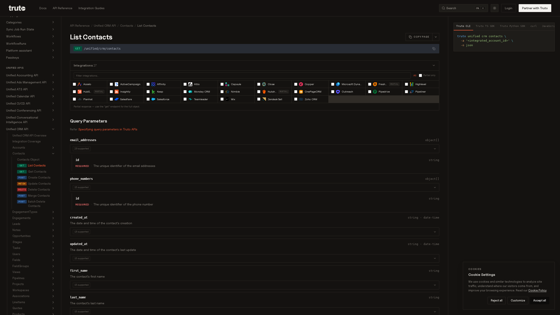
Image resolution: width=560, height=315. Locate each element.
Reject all (496, 300)
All (414, 75)
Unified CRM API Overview (29, 135)
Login (508, 8)
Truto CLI (463, 26)
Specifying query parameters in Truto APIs (107, 129)
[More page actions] (435, 37)
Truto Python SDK (512, 26)
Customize (518, 300)
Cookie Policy (537, 290)
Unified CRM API (105, 25)
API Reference (62, 8)
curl (533, 26)
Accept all (539, 300)
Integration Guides (92, 8)
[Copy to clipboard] (550, 35)
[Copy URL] (434, 49)
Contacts (126, 25)
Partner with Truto (535, 8)
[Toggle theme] (495, 8)
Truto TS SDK (485, 26)
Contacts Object (28, 159)
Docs (43, 8)
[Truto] (20, 8)
